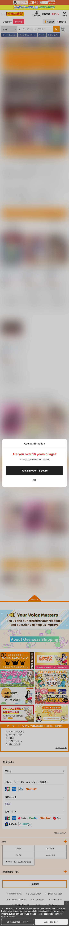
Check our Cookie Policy (17, 921)
